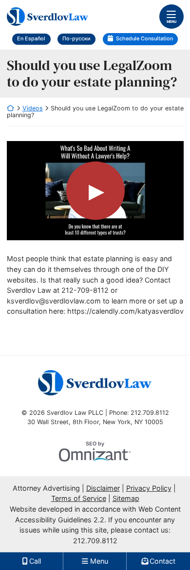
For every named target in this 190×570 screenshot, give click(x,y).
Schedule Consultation (144, 39)
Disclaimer (103, 488)
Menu (171, 21)
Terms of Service (78, 498)
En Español (31, 39)
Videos (32, 108)
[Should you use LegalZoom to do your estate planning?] (95, 190)
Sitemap (126, 498)
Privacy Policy (148, 488)
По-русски (76, 39)
